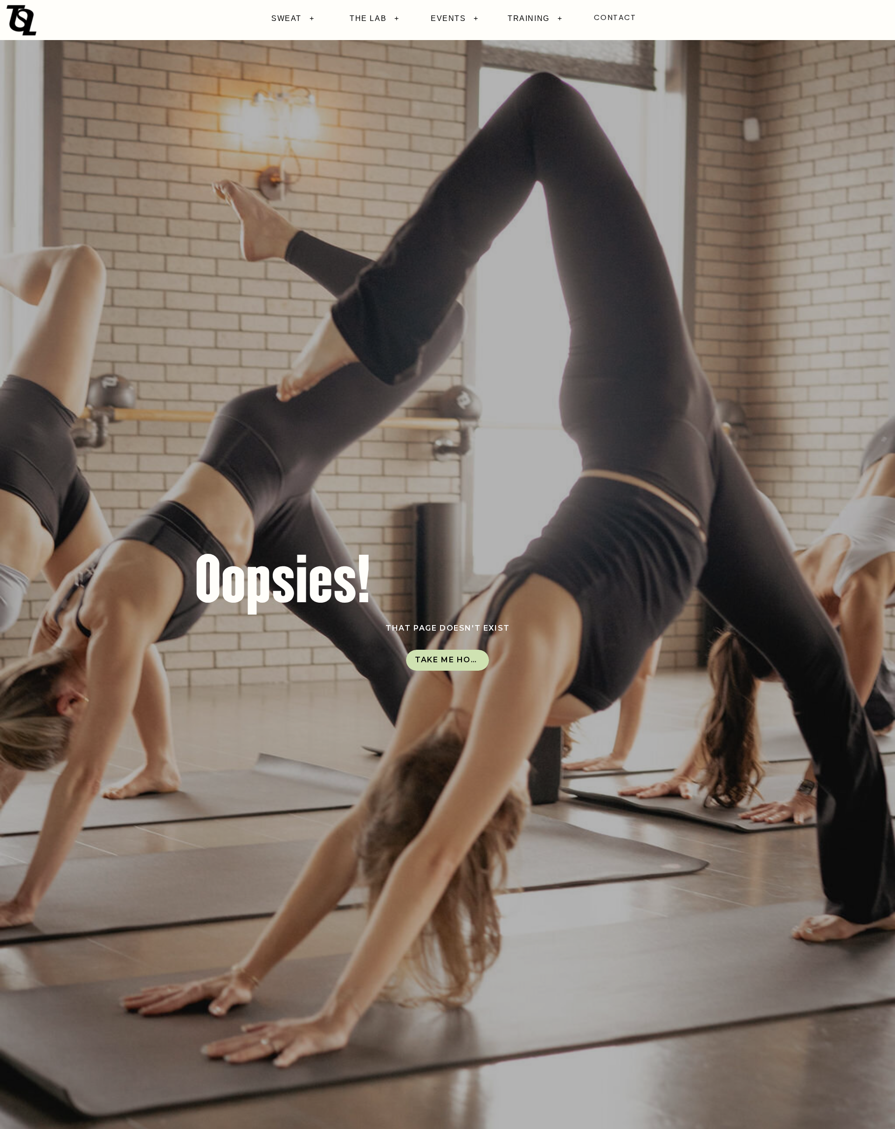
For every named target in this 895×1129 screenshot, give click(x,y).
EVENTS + (455, 18)
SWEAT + (292, 18)
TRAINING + (535, 18)
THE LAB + (374, 18)
